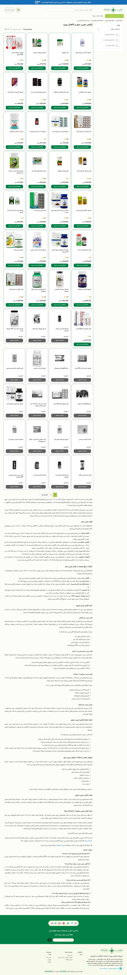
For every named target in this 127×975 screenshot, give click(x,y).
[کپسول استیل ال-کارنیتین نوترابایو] (60, 279)
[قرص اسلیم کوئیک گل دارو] (37, 161)
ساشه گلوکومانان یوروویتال (61, 368)
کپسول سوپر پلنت (18, 250)
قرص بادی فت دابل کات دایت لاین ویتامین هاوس (38, 405)
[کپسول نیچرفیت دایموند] (37, 42)
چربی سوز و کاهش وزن (83, 21)
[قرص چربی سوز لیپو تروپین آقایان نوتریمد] (14, 465)
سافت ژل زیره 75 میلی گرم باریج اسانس (59, 211)
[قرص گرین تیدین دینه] (37, 200)
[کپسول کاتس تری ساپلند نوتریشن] (60, 319)
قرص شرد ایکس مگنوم (85, 475)
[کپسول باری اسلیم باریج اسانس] (14, 394)
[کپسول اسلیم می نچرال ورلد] (14, 429)
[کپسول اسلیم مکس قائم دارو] (14, 82)
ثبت (50, 940)
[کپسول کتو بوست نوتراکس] (82, 279)
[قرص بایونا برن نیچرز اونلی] (14, 279)
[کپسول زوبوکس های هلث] (37, 319)
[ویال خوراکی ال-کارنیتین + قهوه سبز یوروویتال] (37, 429)
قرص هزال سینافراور (63, 171)
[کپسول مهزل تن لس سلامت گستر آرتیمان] (14, 161)
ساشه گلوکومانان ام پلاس (84, 404)
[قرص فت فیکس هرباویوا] (14, 121)
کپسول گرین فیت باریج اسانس (60, 132)
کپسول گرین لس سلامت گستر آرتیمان (15, 211)
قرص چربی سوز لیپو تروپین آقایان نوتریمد (16, 476)
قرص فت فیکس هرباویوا (16, 132)
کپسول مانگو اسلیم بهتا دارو (83, 211)
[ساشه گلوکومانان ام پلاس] (82, 394)
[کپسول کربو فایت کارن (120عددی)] (14, 42)
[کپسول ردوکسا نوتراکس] (82, 82)
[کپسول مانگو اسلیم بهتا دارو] (82, 200)
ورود (12, 10)
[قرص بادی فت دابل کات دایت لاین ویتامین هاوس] (37, 394)
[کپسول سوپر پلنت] (14, 240)
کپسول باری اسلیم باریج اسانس (15, 404)
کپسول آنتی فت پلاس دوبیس (38, 250)
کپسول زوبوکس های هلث (39, 329)
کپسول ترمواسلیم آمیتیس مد (38, 92)
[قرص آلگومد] (60, 42)
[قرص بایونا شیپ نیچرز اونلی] (82, 121)
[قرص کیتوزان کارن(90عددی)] (82, 319)
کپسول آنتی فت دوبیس (39, 368)
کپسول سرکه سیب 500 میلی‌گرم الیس (14, 330)
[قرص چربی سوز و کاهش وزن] (104, 950)
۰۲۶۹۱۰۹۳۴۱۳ (48, 971)
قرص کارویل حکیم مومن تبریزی (15, 368)
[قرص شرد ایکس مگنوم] (82, 465)
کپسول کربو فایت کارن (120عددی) (17, 54)
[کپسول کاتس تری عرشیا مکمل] (82, 42)
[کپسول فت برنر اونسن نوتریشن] (37, 121)
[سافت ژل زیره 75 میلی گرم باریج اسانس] (60, 200)
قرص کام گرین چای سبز (39, 475)
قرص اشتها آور (61, 845)
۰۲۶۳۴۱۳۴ (63, 971)
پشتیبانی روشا (48, 953)
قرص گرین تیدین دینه (40, 211)
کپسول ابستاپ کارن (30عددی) (83, 368)
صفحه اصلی (119, 21)
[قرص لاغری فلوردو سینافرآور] (60, 82)
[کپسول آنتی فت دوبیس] (37, 358)
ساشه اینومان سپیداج (85, 439)
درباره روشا (69, 955)
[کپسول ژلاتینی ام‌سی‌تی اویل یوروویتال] (37, 279)
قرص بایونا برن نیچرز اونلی (16, 289)
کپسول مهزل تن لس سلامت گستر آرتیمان (15, 172)
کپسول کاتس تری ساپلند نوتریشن (62, 330)
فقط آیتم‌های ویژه (110, 45)
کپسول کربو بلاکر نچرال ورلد (61, 439)
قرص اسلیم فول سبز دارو (84, 250)
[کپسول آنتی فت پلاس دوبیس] (37, 240)
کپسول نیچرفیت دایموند (39, 53)
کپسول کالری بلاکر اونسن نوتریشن (61, 476)
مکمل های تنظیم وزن (97, 21)
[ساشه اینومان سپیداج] (82, 429)
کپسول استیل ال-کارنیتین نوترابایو (61, 290)
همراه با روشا (68, 952)
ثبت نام (8, 10)
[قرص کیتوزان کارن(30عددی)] (60, 394)
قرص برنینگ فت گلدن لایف (84, 171)
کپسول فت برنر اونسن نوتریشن (38, 132)
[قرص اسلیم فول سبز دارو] (82, 240)
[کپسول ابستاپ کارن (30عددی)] (82, 358)
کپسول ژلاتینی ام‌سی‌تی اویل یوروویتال (38, 290)
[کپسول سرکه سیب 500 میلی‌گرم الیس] (14, 319)
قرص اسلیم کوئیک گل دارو (39, 171)
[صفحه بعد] (44, 495)
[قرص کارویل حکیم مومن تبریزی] (14, 358)
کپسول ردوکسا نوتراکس (85, 92)
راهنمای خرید (80, 953)
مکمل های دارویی (109, 21)
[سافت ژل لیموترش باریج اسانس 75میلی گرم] (60, 240)
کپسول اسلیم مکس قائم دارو (15, 92)
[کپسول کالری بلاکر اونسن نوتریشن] (60, 465)
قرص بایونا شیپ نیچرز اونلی (83, 132)
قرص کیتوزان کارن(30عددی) (61, 404)
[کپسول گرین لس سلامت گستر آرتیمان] (14, 200)
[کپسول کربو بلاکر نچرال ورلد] (60, 429)
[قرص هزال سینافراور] (60, 161)
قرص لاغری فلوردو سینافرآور (61, 92)
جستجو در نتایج (115, 29)
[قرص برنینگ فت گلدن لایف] (82, 161)
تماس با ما (48, 957)
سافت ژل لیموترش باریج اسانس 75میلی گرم (60, 251)
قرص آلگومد (65, 53)
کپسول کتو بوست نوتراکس (84, 289)
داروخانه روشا (88, 841)
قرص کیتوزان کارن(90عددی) (83, 329)
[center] (91, 10)
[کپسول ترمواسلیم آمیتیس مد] (37, 82)
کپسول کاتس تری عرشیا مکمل (83, 53)
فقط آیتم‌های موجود (109, 34)
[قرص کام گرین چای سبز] (37, 465)
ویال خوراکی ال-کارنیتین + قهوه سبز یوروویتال (37, 440)
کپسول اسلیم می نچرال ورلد (15, 439)
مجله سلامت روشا (97, 16)
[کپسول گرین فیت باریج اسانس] (60, 121)
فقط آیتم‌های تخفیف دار (108, 40)
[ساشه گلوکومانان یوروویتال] (60, 358)
